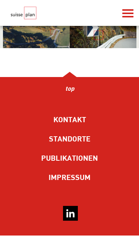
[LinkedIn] (70, 213)
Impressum (69, 177)
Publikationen (69, 158)
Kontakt (69, 120)
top (69, 89)
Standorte (69, 139)
